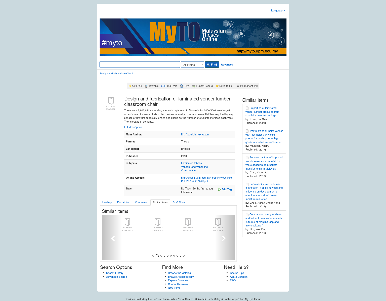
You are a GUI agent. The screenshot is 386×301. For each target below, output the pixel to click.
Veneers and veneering (194, 167)
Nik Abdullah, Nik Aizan (195, 134)
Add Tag (226, 189)
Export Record (204, 86)
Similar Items (160, 202)
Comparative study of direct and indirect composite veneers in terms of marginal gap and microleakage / (263, 219)
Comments (141, 202)
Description (123, 202)
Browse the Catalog (179, 273)
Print (186, 86)
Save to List (226, 86)
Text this (154, 86)
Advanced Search (116, 276)
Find (213, 64)
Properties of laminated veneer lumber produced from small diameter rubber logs (262, 111)
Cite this (137, 86)
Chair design (188, 170)
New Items (174, 288)
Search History (114, 273)
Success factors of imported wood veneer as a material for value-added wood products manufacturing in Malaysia (263, 162)
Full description (133, 127)
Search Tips (237, 273)
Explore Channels (178, 280)
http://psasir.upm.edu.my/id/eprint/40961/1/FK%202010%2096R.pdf (207, 179)
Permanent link (249, 86)
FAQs (233, 280)
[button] (112, 237)
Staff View (179, 202)
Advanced (227, 64)
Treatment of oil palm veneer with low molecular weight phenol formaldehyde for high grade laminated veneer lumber (264, 136)
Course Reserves (178, 284)
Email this (171, 86)
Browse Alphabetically (181, 276)
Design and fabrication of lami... (117, 73)
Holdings (107, 202)
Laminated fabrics (191, 163)
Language (277, 10)
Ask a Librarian (238, 276)
